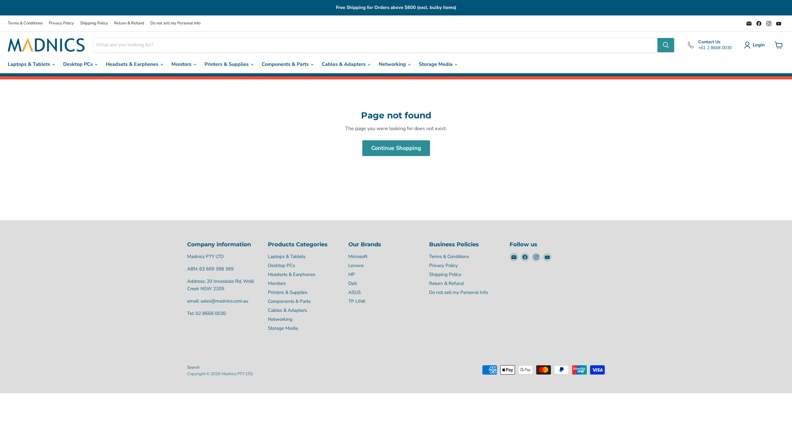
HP (351, 274)
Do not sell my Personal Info (175, 23)
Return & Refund (129, 23)
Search (193, 367)
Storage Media (436, 64)
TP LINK (356, 301)
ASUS (354, 292)
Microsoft (357, 256)
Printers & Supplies (227, 64)
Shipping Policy (94, 23)
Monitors (182, 64)
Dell (352, 283)
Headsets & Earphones (133, 64)
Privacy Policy (61, 23)
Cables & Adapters (344, 64)
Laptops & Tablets (29, 64)
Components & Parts (286, 64)
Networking (393, 64)
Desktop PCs (78, 64)
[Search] (665, 45)
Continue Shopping (396, 148)
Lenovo (356, 265)
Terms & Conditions (25, 23)
